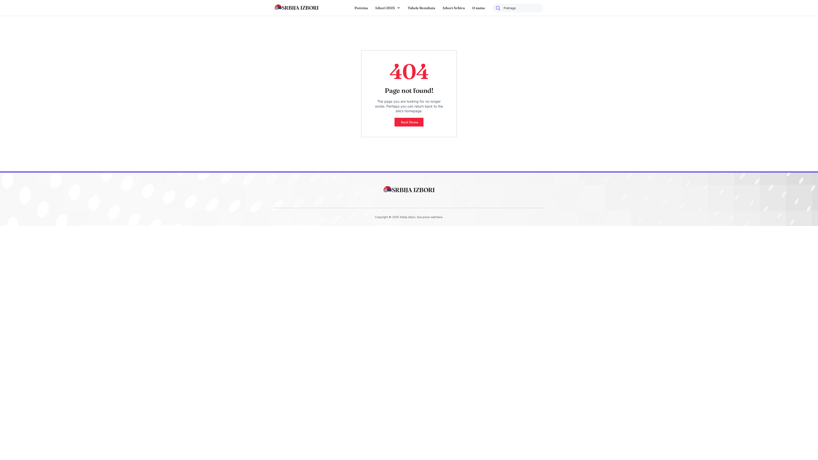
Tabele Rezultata (421, 8)
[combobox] (518, 8)
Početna (361, 8)
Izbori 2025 (385, 8)
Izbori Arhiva (454, 8)
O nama (478, 8)
